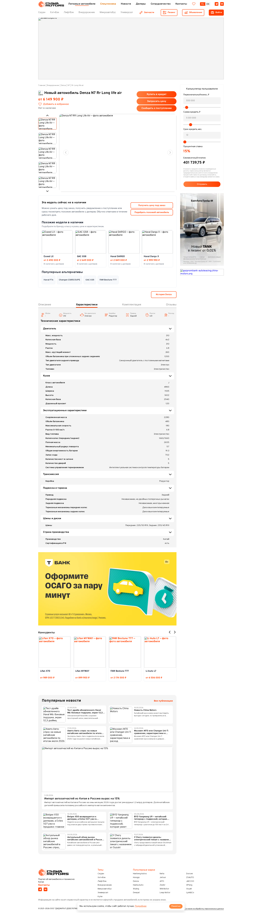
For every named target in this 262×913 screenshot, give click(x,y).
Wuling (136, 889)
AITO (162, 881)
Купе (100, 896)
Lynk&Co (190, 892)
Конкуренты (46, 632)
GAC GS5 (90, 280)
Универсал (103, 892)
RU (202, 4)
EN (208, 4)
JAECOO (190, 881)
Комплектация (131, 304)
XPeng (189, 885)
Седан (101, 873)
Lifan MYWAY (82, 671)
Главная (41, 85)
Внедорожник (53, 85)
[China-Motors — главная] (51, 4)
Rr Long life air (78, 85)
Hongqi (136, 877)
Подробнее (140, 906)
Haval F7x (48, 280)
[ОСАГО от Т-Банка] (107, 589)
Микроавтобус (105, 889)
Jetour (163, 877)
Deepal (136, 892)
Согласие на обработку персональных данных (204, 909)
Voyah (189, 889)
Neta (162, 873)
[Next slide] (170, 152)
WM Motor (164, 889)
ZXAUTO (190, 877)
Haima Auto (138, 885)
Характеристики (86, 304)
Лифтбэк (102, 881)
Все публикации (163, 701)
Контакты (44, 885)
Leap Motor (165, 892)
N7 (69, 85)
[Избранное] (194, 4)
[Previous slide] (65, 152)
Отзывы (171, 304)
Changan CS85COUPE (69, 280)
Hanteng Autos (140, 873)
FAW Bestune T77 (108, 280)
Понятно (175, 906)
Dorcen (189, 873)
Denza (63, 85)
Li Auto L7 (151, 671)
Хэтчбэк (102, 877)
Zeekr (162, 885)
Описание (44, 304)
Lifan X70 (45, 671)
